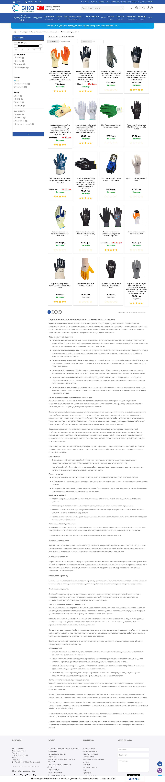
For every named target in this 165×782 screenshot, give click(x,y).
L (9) (19, 96)
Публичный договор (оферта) (121, 2)
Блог (84, 770)
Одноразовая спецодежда (49, 18)
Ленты (103, 18)
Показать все (19, 71)
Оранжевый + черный (24, 124)
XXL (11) (20, 105)
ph (158, 763)
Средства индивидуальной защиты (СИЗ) (22, 18)
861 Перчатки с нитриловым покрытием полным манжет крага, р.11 (60, 180)
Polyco (19, 61)
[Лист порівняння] (140, 8)
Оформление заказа (90, 754)
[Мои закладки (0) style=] (143, 8)
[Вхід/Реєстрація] (151, 8)
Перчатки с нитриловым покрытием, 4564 (136, 233)
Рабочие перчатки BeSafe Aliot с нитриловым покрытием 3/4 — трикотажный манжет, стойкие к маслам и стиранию (85, 76)
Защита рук (59, 18)
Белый (19, 114)
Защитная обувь (110, 18)
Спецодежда (37, 18)
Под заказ (21, 87)
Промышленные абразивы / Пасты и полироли (73, 18)
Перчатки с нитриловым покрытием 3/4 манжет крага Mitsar (60, 285)
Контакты (85, 762)
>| (60, 312)
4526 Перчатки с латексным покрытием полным (111, 126)
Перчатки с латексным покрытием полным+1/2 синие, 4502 (60, 234)
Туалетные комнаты (120, 18)
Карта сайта (86, 773)
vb (158, 769)
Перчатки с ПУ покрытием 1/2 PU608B (136, 179)
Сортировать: (53, 41)
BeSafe (19, 58)
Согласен (134, 779)
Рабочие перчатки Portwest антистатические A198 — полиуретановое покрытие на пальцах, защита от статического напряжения (86, 129)
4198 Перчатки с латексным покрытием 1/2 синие (111, 179)
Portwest (20, 64)
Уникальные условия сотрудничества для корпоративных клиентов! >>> (82, 26)
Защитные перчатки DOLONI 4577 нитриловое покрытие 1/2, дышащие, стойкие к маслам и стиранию (111, 74)
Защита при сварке (142, 18)
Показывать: (87, 41)
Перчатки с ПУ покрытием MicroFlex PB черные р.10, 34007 (111, 285)
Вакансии (135, 2)
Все (17, 81)
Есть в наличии (23, 84)
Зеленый (20, 117)
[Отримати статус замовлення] (136, 8)
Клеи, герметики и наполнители (92, 18)
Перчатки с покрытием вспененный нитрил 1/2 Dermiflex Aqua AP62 (111, 234)
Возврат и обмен (104, 2)
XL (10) (19, 102)
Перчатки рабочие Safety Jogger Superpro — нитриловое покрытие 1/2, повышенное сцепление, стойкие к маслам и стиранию (85, 183)
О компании (85, 2)
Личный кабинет (88, 749)
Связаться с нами (89, 775)
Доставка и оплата (146, 2)
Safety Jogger (22, 67)
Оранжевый (21, 121)
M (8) (19, 99)
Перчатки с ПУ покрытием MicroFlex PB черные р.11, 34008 (136, 127)
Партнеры (94, 2)
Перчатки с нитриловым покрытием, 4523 (85, 284)
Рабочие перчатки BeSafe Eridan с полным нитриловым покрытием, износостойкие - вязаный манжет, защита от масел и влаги (136, 75)
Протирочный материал (130, 18)
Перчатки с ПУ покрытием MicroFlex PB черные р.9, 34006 (85, 234)
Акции (150, 18)
